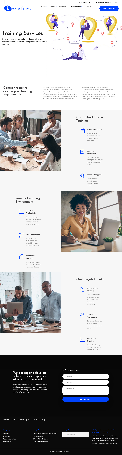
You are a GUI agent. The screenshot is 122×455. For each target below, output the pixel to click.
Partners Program (24, 420)
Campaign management (40, 441)
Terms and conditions (9, 439)
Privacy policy (7, 441)
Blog (43, 420)
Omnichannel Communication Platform (45, 433)
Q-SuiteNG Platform (39, 436)
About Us (6, 420)
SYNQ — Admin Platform (40, 439)
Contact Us (36, 420)
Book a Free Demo (109, 8)
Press (13, 420)
